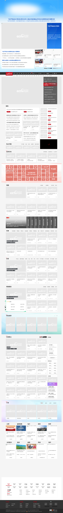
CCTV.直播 (39, 73)
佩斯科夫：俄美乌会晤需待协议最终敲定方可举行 (30, 134)
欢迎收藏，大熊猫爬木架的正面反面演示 (31, 295)
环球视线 (28, 397)
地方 (14, 75)
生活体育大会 (50, 151)
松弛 (48, 310)
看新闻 (50, 363)
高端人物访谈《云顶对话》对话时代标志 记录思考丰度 (10, 160)
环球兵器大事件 (19, 251)
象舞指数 (19, 424)
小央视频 (41, 185)
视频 (21, 73)
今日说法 (28, 373)
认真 (40, 310)
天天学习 (8, 111)
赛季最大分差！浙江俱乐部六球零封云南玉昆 (52, 280)
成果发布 (56, 503)
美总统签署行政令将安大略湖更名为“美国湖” (21, 358)
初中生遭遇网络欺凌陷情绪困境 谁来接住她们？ (31, 370)
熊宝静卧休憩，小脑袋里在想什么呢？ (42, 295)
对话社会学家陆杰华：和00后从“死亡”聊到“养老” (10, 211)
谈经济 (50, 370)
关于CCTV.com (8, 505)
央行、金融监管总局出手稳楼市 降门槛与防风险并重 (42, 436)
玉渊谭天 (32, 144)
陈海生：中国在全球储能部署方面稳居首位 (10, 358)
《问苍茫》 (39, 418)
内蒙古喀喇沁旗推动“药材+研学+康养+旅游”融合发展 (21, 451)
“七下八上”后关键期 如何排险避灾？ (42, 382)
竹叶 (38, 310)
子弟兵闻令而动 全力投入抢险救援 (42, 239)
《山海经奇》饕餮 (51, 386)
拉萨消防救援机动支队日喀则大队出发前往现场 (52, 211)
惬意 (40, 298)
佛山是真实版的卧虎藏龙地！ (52, 384)
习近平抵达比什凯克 (53, 26)
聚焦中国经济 (37, 144)
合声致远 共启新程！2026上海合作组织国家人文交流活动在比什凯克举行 (14, 62)
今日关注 (18, 397)
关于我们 (46, 503)
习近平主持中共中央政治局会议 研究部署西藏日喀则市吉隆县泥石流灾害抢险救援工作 (19, 109)
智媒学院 (51, 503)
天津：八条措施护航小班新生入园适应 (52, 433)
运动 (28, 298)
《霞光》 (28, 418)
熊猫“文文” (51, 298)
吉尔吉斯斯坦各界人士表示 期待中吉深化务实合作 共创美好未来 (13, 64)
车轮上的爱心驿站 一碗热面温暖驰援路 (26, 127)
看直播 (53, 179)
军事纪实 (7, 397)
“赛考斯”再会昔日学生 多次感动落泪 (31, 194)
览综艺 (50, 365)
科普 (32, 75)
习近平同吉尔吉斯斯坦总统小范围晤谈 (11, 51)
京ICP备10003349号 (18, 511)
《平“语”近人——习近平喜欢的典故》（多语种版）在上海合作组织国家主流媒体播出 (16, 57)
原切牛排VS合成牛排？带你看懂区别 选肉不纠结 (21, 370)
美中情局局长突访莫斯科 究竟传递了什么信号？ (21, 394)
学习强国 (22, 144)
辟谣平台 (34, 505)
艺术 (41, 75)
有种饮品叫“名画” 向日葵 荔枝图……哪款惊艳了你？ (10, 382)
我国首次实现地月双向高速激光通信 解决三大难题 (13, 120)
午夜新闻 (49, 137)
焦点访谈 (49, 115)
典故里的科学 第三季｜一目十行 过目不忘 (50, 101)
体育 (26, 73)
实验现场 (18, 373)
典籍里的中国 (28, 494)
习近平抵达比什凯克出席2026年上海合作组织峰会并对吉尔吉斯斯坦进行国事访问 (31, 19)
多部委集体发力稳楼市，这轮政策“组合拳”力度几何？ (42, 433)
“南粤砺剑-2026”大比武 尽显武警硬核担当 (10, 394)
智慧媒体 (46, 504)
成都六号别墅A (22, 304)
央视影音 (21, 505)
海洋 (49, 442)
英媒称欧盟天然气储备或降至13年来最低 (9, 138)
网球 (38, 270)
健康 (34, 75)
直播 (9, 301)
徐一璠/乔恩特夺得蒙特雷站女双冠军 (42, 267)
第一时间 (49, 128)
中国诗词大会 (34, 494)
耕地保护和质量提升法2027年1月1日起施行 (10, 451)
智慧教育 (56, 504)
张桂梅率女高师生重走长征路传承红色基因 (31, 436)
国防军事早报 (29, 242)
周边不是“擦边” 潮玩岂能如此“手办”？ (42, 394)
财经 (23, 73)
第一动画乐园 (47, 491)
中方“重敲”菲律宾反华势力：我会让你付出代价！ (52, 194)
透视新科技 (7, 373)
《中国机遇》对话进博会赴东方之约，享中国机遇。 (20, 160)
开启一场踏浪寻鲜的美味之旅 (52, 394)
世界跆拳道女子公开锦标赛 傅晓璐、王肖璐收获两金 (52, 267)
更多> (56, 185)
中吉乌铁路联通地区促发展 (20, 66)
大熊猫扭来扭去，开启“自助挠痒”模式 (52, 295)
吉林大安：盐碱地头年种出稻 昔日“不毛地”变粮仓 (10, 454)
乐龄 (36, 75)
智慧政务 (51, 504)
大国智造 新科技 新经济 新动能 (30, 160)
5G (45, 75)
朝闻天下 (49, 124)
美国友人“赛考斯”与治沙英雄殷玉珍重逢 (31, 346)
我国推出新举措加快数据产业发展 (50, 86)
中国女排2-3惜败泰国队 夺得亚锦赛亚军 (49, 99)
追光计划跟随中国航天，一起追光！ (51, 160)
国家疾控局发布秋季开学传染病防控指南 (52, 436)
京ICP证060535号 (8, 511)
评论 (19, 73)
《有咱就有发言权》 (30, 251)
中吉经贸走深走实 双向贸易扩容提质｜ (8, 66)
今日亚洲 (28, 385)
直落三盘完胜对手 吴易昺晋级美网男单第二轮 (10, 280)
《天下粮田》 (50, 418)
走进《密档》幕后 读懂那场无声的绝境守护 (42, 346)
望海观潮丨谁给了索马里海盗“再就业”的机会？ (42, 211)
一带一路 (22, 75)
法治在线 (39, 397)
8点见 (26, 144)
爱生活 (50, 368)
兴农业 (55, 370)
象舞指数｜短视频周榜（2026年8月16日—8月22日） (21, 433)
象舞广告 (13, 505)
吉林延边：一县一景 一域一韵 (21, 454)
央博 (25, 75)
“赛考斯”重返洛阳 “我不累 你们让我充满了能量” (31, 211)
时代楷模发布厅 (28, 491)
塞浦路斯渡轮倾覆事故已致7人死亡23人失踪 (29, 136)
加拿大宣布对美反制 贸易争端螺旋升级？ (31, 394)
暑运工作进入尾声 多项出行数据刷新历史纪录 (12, 124)
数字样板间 (45, 151)
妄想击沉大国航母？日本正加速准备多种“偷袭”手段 (42, 194)
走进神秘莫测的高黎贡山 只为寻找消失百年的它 (10, 370)
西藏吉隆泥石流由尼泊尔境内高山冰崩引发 (21, 211)
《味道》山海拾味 (51, 393)
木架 (48, 298)
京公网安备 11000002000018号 (31, 511)
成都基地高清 (12, 304)
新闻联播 (49, 111)
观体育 (55, 363)
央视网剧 (47, 185)
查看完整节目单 (52, 357)
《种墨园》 (8, 418)
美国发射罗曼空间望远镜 (18, 137)
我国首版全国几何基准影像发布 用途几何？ (13, 115)
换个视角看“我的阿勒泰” (51, 397)
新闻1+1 (39, 385)
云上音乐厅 (55, 151)
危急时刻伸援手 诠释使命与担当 (35, 127)
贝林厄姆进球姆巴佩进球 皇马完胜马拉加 (21, 280)
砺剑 (17, 385)
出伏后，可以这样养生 (30, 454)
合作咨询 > (50, 506)
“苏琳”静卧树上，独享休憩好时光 (52, 307)
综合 (48, 270)
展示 (29, 298)
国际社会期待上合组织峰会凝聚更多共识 (11, 60)
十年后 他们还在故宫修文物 (51, 391)
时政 (14, 73)
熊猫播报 (48, 286)
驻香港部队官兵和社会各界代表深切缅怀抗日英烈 (31, 239)
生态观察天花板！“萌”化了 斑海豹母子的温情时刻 (42, 370)
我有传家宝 (40, 491)
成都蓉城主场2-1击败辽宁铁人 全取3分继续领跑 (42, 280)
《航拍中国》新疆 (51, 396)
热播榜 (54, 169)
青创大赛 (52, 185)
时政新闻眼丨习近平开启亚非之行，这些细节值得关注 (11, 53)
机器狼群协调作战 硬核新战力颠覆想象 (21, 382)
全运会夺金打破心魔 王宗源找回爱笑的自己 (42, 358)
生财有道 (7, 385)
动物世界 (53, 491)
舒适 (28, 310)
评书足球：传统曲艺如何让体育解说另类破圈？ (21, 436)
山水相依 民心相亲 (30, 111)
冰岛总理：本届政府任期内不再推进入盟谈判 (30, 138)
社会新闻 (24, 129)
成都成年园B (12, 309)
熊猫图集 (52, 286)
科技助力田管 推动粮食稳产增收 (48, 89)
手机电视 (27, 505)
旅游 (29, 75)
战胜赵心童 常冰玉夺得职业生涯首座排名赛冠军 (31, 280)
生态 (19, 75)
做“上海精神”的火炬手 (14, 111)
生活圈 (40, 494)
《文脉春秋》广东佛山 (51, 383)
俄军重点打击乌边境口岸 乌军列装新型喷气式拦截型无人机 (10, 252)
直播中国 (33, 73)
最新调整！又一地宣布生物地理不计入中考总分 (12, 129)
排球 (28, 270)
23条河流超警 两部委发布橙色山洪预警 (13, 122)
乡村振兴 (17, 75)
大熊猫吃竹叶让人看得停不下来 (42, 307)
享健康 (55, 365)
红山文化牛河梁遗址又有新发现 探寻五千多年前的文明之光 (10, 436)
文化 (27, 75)
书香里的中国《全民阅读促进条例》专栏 (42, 454)
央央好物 (50, 75)
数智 (43, 75)
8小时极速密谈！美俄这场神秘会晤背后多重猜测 (31, 382)
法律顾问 (39, 505)
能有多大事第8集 (9, 492)
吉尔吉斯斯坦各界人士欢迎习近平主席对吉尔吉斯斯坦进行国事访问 (13, 55)
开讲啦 (33, 491)
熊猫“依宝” (30, 310)
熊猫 (30, 73)
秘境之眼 (21, 494)
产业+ (47, 75)
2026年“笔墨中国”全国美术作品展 (10, 433)
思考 (38, 298)
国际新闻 (7, 140)
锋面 (29, 144)
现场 (7, 214)
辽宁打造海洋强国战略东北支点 (52, 451)
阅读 (38, 75)
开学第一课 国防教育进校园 (52, 251)
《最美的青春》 (19, 418)
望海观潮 (28, 214)
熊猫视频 (44, 286)
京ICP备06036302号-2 (13, 511)
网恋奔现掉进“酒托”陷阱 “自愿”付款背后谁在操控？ (31, 358)
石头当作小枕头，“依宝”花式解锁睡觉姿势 (31, 307)
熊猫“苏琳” (51, 310)
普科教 (55, 368)
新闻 (17, 73)
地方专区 (10, 177)
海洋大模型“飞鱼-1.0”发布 (51, 454)
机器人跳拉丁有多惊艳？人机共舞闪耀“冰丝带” (31, 433)
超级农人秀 (39, 373)
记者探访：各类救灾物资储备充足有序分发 (31, 115)
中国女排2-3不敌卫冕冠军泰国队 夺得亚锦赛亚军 (31, 267)
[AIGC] (48, 73)
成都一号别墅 (22, 309)
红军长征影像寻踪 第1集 (41, 251)
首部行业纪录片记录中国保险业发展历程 (41, 160)
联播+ (25, 111)
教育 (28, 73)
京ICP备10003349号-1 (23, 511)
